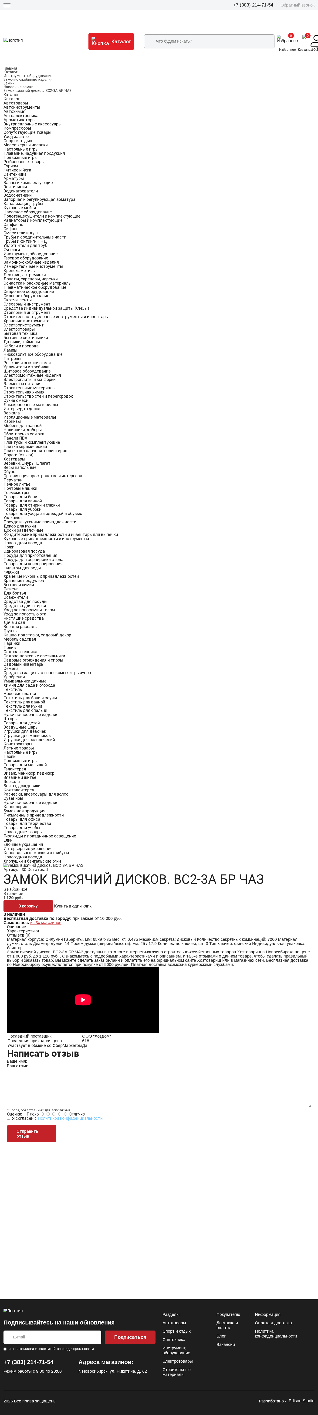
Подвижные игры (20, 157)
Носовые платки (19, 693)
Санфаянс (13, 224)
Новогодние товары (23, 831)
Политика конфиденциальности (276, 1333)
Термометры (16, 492)
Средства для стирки (24, 605)
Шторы (10, 718)
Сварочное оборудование (28, 291)
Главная (10, 68)
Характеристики (23, 930)
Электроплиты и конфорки (29, 379)
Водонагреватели (20, 190)
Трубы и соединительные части (34, 237)
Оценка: (14, 1114)
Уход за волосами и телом (29, 609)
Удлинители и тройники (26, 366)
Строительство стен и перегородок (38, 396)
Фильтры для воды (22, 567)
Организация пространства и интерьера (42, 475)
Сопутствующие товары (27, 132)
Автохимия (14, 111)
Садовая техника (20, 651)
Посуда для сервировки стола (33, 559)
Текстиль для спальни (25, 710)
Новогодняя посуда (22, 542)
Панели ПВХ (15, 438)
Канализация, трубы (23, 203)
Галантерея (14, 768)
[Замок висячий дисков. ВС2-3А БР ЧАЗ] (43, 865)
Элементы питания (22, 383)
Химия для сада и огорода (29, 685)
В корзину (28, 906)
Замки (8, 83)
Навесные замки (18, 87)
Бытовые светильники (25, 337)
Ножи (8, 546)
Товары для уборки (22, 509)
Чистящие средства (23, 618)
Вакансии (226, 1344)
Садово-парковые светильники (34, 655)
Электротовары (19, 329)
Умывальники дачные (25, 681)
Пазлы (10, 756)
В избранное (15, 889)
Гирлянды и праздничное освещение (39, 836)
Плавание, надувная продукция (34, 153)
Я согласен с (57, 1118)
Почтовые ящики (20, 488)
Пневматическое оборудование (34, 287)
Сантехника (15, 174)
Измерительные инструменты (33, 266)
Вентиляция (15, 186)
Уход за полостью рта (24, 614)
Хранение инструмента (26, 320)
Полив (9, 647)
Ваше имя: (17, 1061)
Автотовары (15, 103)
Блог (221, 1336)
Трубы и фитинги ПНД (25, 241)
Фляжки (11, 572)
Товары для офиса (21, 819)
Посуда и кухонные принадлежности (39, 521)
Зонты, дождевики (22, 785)
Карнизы (12, 421)
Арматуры (13, 178)
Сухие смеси (15, 400)
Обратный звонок (298, 5)
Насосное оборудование (27, 211)
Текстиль (12, 689)
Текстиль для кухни (22, 706)
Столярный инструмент (27, 312)
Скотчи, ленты (17, 299)
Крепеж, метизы (19, 270)
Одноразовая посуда (24, 551)
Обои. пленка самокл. (24, 433)
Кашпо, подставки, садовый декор (37, 634)
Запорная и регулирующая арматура (39, 199)
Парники (11, 643)
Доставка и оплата (227, 1325)
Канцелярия (15, 806)
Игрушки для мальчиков (27, 735)
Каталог (10, 72)
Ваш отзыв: (18, 1065)
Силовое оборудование (26, 295)
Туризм (10, 165)
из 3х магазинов (45, 922)
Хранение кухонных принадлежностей (41, 576)
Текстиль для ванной (24, 701)
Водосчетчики (17, 195)
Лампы (10, 350)
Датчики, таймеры (21, 341)
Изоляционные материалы (29, 417)
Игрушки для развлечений (29, 739)
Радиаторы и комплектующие (33, 220)
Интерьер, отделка (21, 408)
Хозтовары (14, 459)
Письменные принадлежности (33, 815)
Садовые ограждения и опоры (33, 660)
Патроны (12, 358)
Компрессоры (17, 128)
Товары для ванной (22, 500)
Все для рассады (20, 626)
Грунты (10, 630)
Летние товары (18, 748)
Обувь (9, 471)
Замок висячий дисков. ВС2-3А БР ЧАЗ (37, 90)
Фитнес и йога (17, 170)
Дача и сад (14, 622)
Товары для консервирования (33, 563)
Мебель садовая (19, 639)
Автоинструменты (21, 107)
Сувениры (13, 798)
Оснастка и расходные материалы (37, 283)
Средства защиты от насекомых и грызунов (47, 672)
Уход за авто (16, 136)
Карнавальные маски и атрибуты (36, 852)
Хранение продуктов (23, 580)
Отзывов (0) (18, 935)
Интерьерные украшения (28, 848)
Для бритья (14, 593)
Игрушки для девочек (24, 731)
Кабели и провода (21, 345)
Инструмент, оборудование (27, 76)
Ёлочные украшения (23, 844)
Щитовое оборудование (27, 371)
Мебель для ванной (22, 425)
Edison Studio (302, 1401)
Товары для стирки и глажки (31, 505)
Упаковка (12, 517)
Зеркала (11, 412)
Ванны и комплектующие (28, 182)
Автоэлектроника (20, 115)
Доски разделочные (23, 530)
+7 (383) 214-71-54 (253, 4)
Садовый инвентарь (23, 664)
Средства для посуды (25, 601)
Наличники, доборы (22, 429)
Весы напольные (20, 467)
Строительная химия (23, 392)
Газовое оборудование (25, 257)
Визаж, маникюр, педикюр (28, 773)
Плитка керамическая (25, 446)
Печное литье (16, 484)
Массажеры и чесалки (25, 144)
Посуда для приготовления (30, 555)
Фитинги (11, 249)
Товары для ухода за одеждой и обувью (42, 513)
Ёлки (8, 840)
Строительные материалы (29, 387)
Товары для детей (21, 722)
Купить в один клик (72, 906)
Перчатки (13, 479)
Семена (11, 668)
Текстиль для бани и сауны (30, 697)
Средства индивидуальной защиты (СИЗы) (46, 308)
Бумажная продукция (24, 810)
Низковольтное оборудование (33, 354)
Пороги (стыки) (18, 454)
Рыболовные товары (24, 161)
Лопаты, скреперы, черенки (30, 278)
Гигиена (11, 588)
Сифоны (11, 228)
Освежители (15, 597)
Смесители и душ (20, 232)
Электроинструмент (23, 325)
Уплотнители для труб (25, 245)
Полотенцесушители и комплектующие (42, 216)
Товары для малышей (25, 764)
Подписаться (130, 1337)
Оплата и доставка (273, 1323)
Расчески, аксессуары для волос (35, 794)
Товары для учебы (21, 827)
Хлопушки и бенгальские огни (32, 861)
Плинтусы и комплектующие (31, 442)
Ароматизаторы (19, 119)
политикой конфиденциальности (66, 1349)
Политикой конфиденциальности (70, 1118)
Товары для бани (20, 496)
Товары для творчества (27, 823)
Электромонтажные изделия (32, 375)
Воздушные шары (21, 727)
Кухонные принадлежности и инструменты (46, 538)
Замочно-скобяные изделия (27, 79)
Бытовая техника (20, 333)
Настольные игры (21, 149)
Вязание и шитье (19, 777)
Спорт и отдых (17, 140)
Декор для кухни (19, 526)
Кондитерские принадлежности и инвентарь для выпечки (60, 534)
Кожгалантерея (18, 789)
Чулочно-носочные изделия (30, 714)
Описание (16, 926)
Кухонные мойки (19, 207)
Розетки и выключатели (27, 362)
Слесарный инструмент (27, 304)
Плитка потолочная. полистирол (35, 450)
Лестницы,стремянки (24, 274)
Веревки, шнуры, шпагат (27, 463)
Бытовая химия (18, 584)
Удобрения (14, 676)
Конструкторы (17, 743)
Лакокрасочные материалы (30, 404)
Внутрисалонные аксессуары (32, 123)
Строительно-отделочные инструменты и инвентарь (55, 316)
